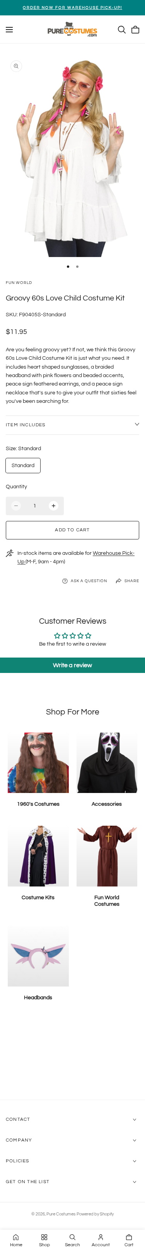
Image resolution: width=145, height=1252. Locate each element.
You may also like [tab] (72, 1058)
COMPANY (19, 1140)
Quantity (16, 486)
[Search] (122, 29)
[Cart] (135, 29)
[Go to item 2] (77, 266)
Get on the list (27, 1181)
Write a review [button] (72, 665)
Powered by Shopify (95, 1214)
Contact (18, 1119)
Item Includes (26, 424)
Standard (23, 465)
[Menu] (9, 29)
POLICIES (17, 1161)
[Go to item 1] (68, 266)
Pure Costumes (60, 1214)
